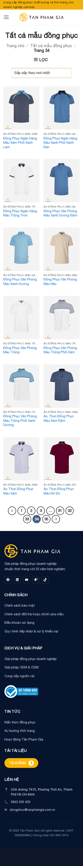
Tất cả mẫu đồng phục (51, 45)
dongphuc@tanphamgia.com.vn (32, 809)
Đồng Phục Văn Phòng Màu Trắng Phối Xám (60, 350)
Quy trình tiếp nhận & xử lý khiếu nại (31, 631)
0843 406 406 (20, 802)
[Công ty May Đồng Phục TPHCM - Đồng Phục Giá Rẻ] (41, 17)
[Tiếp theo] (56, 519)
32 (70, 510)
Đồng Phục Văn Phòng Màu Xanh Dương (20, 281)
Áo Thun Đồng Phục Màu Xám (18, 491)
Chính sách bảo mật (19, 605)
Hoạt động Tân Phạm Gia (23, 739)
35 (46, 519)
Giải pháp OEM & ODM (21, 667)
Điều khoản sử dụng (19, 622)
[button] (6, 17)
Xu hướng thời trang (19, 731)
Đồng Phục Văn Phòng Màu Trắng (20, 350)
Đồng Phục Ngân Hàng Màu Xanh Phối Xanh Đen (60, 142)
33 (27, 519)
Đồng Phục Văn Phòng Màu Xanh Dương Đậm (60, 213)
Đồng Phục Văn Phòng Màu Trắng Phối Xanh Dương (20, 420)
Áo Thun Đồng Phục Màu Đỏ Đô (59, 491)
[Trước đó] (12, 511)
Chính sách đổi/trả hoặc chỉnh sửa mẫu (34, 614)
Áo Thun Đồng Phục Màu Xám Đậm (59, 418)
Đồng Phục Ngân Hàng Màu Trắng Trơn (20, 213)
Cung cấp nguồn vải (19, 676)
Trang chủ (15, 45)
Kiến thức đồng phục (19, 722)
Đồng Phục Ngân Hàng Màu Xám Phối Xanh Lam (20, 142)
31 (60, 510)
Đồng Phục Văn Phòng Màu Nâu (60, 281)
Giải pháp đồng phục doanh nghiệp (30, 659)
